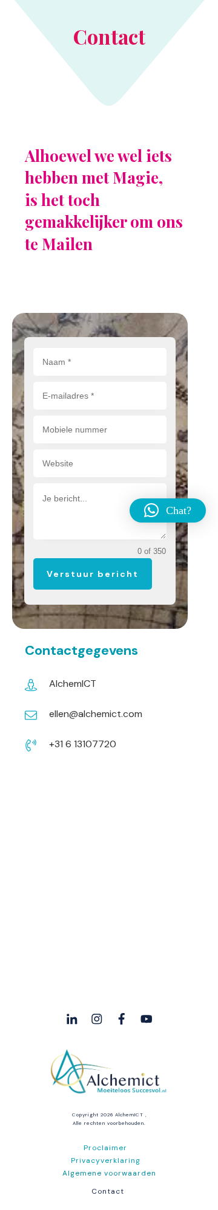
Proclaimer (105, 1148)
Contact (107, 1191)
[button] (168, 510)
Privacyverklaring (105, 1160)
